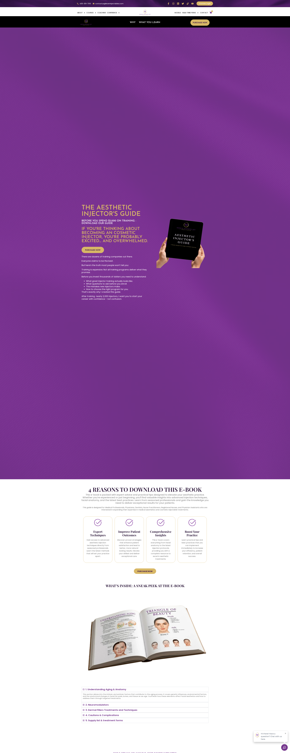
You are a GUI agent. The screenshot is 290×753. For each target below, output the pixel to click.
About (80, 13)
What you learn (149, 22)
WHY (132, 22)
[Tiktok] (188, 3)
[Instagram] (173, 3)
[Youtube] (192, 3)
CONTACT (204, 13)
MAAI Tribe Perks (189, 13)
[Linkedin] (178, 3)
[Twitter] (183, 3)
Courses (90, 13)
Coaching (101, 13)
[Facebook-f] (168, 3)
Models (178, 13)
